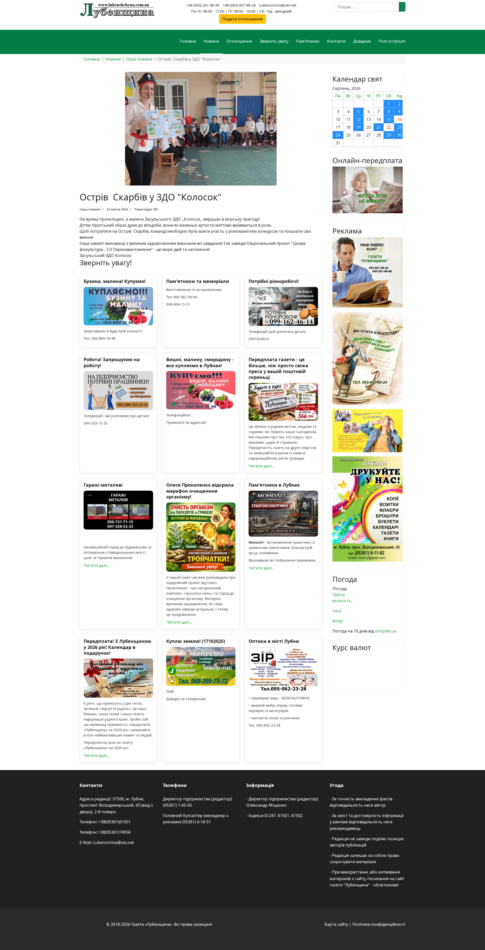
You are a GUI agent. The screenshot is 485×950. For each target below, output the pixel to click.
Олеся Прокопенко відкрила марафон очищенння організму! (200, 491)
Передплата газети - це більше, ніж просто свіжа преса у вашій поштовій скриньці (278, 368)
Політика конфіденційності (378, 924)
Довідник (362, 41)
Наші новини (90, 209)
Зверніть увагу (274, 41)
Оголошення (239, 41)
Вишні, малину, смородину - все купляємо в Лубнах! (199, 362)
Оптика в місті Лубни (274, 641)
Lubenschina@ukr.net (277, 5)
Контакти (336, 41)
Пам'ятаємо (308, 41)
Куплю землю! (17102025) (195, 641)
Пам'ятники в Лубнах (274, 485)
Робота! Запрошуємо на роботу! (112, 362)
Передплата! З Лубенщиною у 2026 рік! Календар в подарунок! (117, 647)
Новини (211, 41)
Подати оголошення (242, 19)
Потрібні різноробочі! (274, 281)
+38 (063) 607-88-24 (239, 5)
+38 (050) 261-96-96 (202, 5)
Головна (188, 41)
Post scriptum (392, 41)
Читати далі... (262, 466)
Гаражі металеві (103, 485)
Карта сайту (336, 924)
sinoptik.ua (385, 631)
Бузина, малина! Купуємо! (115, 281)
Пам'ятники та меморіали (197, 281)
